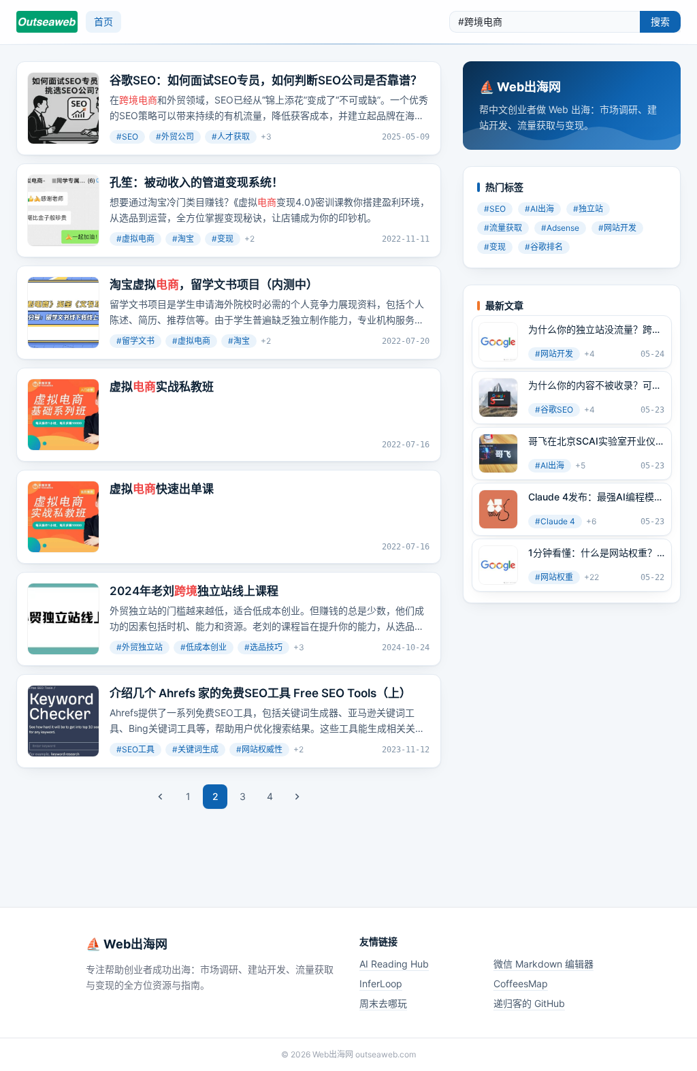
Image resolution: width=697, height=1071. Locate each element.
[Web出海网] (47, 22)
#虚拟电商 (135, 239)
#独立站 (588, 209)
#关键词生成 (195, 749)
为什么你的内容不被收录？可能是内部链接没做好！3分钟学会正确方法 (595, 385)
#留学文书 (135, 341)
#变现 (222, 239)
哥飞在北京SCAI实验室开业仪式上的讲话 (591, 441)
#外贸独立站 (139, 647)
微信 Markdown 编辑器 (543, 964)
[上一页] (160, 796)
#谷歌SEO (554, 409)
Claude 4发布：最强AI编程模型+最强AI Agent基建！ (596, 497)
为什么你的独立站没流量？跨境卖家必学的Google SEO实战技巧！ (595, 329)
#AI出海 (539, 209)
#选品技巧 (263, 647)
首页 (103, 21)
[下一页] (297, 796)
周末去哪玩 (383, 1003)
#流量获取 (503, 228)
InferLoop (380, 983)
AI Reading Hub (394, 964)
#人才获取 (231, 136)
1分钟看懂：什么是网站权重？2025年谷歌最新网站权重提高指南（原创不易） (593, 553)
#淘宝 (183, 239)
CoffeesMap (520, 983)
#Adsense (560, 228)
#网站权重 (554, 577)
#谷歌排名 (544, 247)
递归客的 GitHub (529, 1003)
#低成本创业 (203, 647)
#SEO (127, 136)
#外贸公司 (175, 136)
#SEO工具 (135, 749)
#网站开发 (617, 228)
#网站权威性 (259, 749)
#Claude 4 (555, 521)
